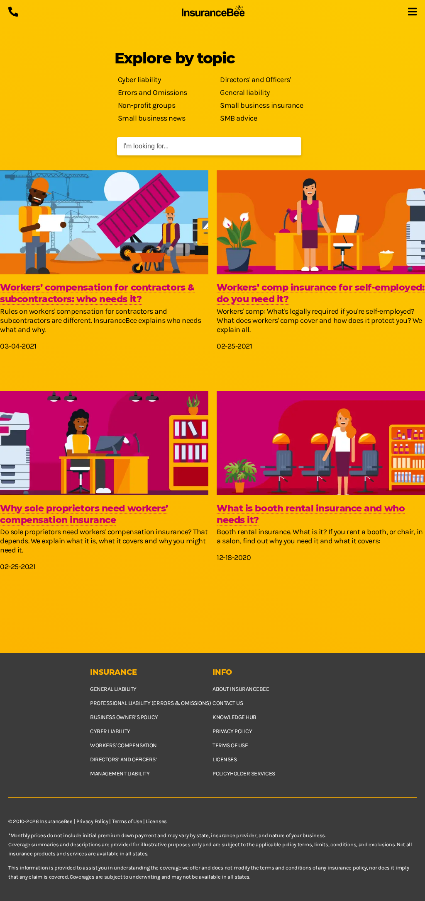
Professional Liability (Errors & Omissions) (150, 703)
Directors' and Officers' (255, 79)
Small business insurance (261, 105)
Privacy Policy (92, 821)
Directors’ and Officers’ (123, 759)
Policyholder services (243, 773)
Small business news (152, 118)
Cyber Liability (110, 731)
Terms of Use (127, 821)
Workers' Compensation (123, 745)
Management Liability (119, 773)
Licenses (224, 759)
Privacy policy (232, 731)
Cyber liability (139, 79)
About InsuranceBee (240, 689)
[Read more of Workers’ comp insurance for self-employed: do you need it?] (321, 222)
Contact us (227, 703)
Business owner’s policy (124, 717)
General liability (245, 92)
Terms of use (230, 745)
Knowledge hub (234, 717)
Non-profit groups (147, 105)
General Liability (113, 689)
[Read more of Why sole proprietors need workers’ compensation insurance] (104, 443)
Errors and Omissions (152, 92)
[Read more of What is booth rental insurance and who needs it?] (321, 443)
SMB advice (238, 118)
